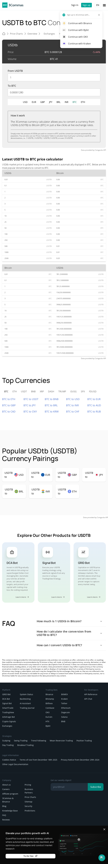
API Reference (90, 694)
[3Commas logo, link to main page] (12, 5)
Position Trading (84, 740)
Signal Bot (7, 703)
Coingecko (99, 150)
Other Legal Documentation (15, 764)
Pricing (28, 784)
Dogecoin (65, 712)
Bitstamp (50, 699)
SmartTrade (7, 708)
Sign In (74, 5)
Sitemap (28, 801)
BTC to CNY (30, 411)
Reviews (6, 819)
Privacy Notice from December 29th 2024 (80, 759)
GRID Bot (6, 694)
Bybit (48, 726)
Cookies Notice (9, 759)
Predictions (30, 810)
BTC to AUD (94, 405)
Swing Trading (20, 740)
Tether (64, 703)
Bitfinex (49, 703)
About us (6, 784)
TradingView (8, 712)
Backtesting (25, 699)
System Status (26, 694)
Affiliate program (10, 793)
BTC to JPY (29, 405)
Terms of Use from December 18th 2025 (38, 759)
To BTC (12, 85)
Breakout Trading (25, 745)
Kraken (64, 699)
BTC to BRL (51, 405)
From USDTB (15, 70)
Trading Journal (27, 708)
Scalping (6, 740)
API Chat (88, 699)
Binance (49, 694)
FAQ (4, 815)
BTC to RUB (94, 411)
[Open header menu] (104, 5)
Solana (64, 717)
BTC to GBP (9, 405)
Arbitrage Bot (8, 717)
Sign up (86, 5)
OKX (48, 712)
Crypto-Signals (9, 721)
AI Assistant (25, 703)
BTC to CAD (8, 411)
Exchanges (7, 726)
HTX (47, 721)
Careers (6, 789)
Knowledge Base (10, 810)
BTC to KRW (52, 411)
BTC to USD (73, 399)
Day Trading (8, 745)
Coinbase (50, 708)
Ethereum (65, 708)
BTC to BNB (51, 399)
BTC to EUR (94, 399)
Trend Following (38, 740)
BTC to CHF (72, 411)
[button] (101, 857)
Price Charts (30, 797)
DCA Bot (6, 699)
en (97, 5)
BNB (63, 721)
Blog (4, 806)
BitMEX (64, 694)
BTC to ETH (8, 399)
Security (28, 806)
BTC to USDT (30, 399)
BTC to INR (72, 405)
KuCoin (49, 717)
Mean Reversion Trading (61, 740)
